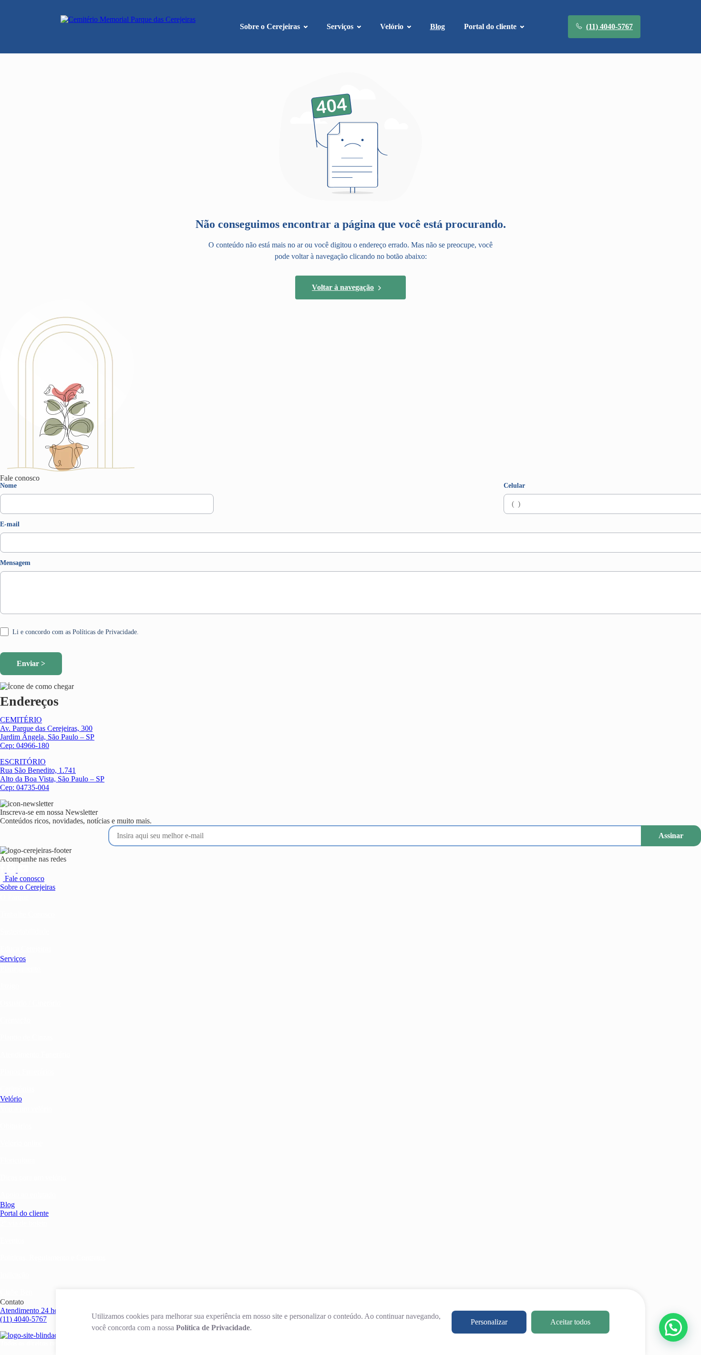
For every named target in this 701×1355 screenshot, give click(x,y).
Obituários (15, 1126)
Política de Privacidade (213, 1328)
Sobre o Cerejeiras (27, 887)
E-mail (10, 524)
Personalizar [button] (489, 1322)
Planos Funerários (27, 1072)
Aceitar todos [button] (570, 1322)
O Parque (14, 897)
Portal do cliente (24, 1213)
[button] (673, 1327)
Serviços (13, 959)
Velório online (21, 1143)
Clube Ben (16, 1292)
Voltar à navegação (343, 287)
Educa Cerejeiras (25, 948)
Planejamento (20, 969)
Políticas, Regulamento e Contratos (52, 1257)
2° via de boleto (23, 1223)
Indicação (14, 1275)
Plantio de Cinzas (26, 1037)
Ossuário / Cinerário (30, 1003)
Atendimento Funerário (35, 1054)
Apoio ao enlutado (28, 1195)
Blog (437, 26)
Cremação (15, 1020)
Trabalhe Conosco (27, 914)
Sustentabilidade (24, 931)
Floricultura (17, 1160)
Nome (8, 485)
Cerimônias (17, 1089)
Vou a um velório (26, 1109)
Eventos (12, 1240)
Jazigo (9, 986)
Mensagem (15, 563)
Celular (514, 485)
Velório (11, 1099)
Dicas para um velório (33, 1177)
